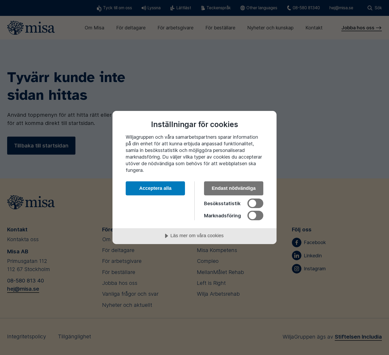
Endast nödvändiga (234, 188)
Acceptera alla (155, 188)
